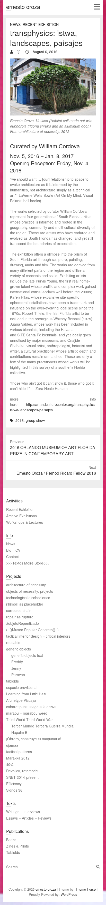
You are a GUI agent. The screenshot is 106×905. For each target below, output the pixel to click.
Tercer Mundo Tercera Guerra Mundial (42, 725)
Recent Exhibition (41, 24)
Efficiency (14, 783)
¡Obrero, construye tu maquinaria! (33, 738)
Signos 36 (14, 790)
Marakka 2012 (18, 758)
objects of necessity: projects (29, 591)
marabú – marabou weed (26, 713)
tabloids (12, 681)
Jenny (16, 668)
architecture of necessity (26, 584)
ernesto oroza (23, 7)
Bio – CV (13, 550)
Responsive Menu (97, 6)
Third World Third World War (29, 719)
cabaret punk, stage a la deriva (31, 706)
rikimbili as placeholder (24, 604)
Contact (12, 556)
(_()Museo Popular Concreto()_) (32, 629)
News (15, 24)
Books (11, 839)
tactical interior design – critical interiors (38, 636)
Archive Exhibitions (21, 515)
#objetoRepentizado (22, 623)
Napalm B (19, 732)
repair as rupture (19, 616)
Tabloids (13, 852)
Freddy (17, 661)
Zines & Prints (17, 846)
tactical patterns (19, 751)
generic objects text (27, 655)
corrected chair (18, 610)
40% (9, 764)
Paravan (18, 674)
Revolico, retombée (22, 770)
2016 (19, 420)
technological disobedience (28, 597)
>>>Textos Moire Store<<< (27, 563)
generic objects (18, 648)
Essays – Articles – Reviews (28, 818)
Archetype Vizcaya (21, 700)
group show (35, 420)
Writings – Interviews (23, 811)
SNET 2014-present (22, 777)
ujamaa (12, 745)
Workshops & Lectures (24, 522)
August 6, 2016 (44, 51)
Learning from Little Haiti (26, 693)
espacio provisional (21, 687)
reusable (13, 642)
